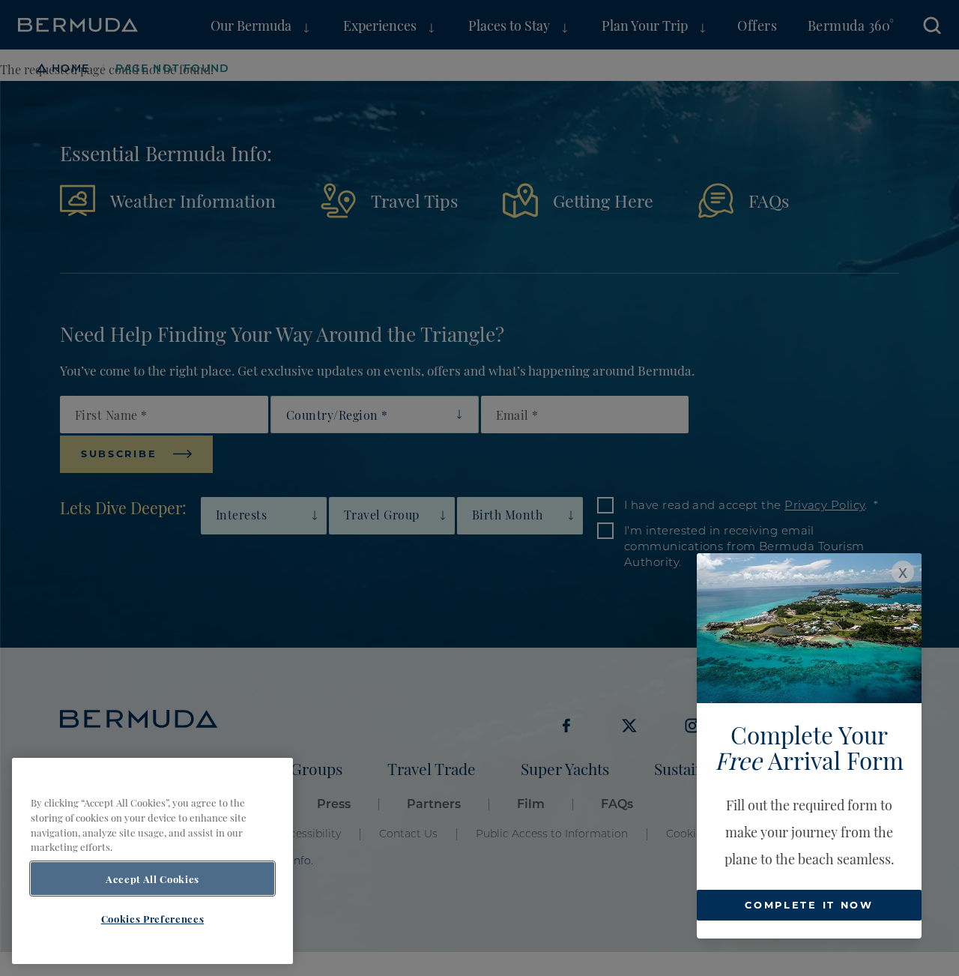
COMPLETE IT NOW (809, 904)
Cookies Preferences (152, 918)
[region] (152, 861)
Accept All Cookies (152, 878)
